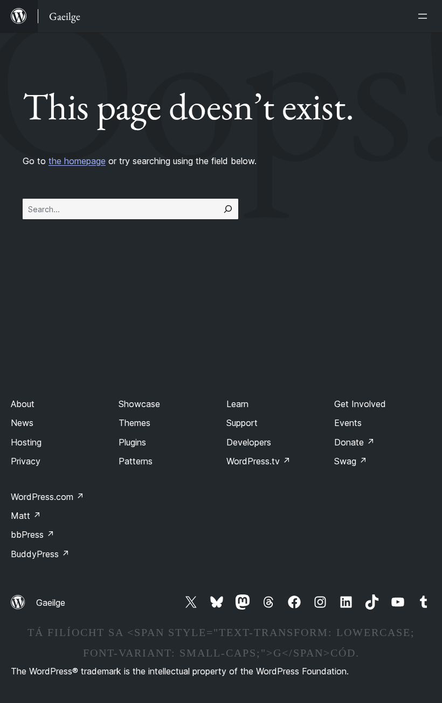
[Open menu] (425, 16)
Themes (134, 422)
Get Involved (360, 403)
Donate (354, 442)
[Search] (228, 209)
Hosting (26, 442)
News (22, 422)
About (22, 403)
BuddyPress (40, 554)
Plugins (132, 442)
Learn (237, 403)
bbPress (32, 534)
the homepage (77, 161)
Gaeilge (50, 602)
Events (348, 422)
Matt (26, 515)
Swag (350, 461)
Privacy (25, 461)
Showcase (139, 403)
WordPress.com (47, 496)
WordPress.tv (258, 461)
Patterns (136, 461)
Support (242, 422)
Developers (248, 442)
